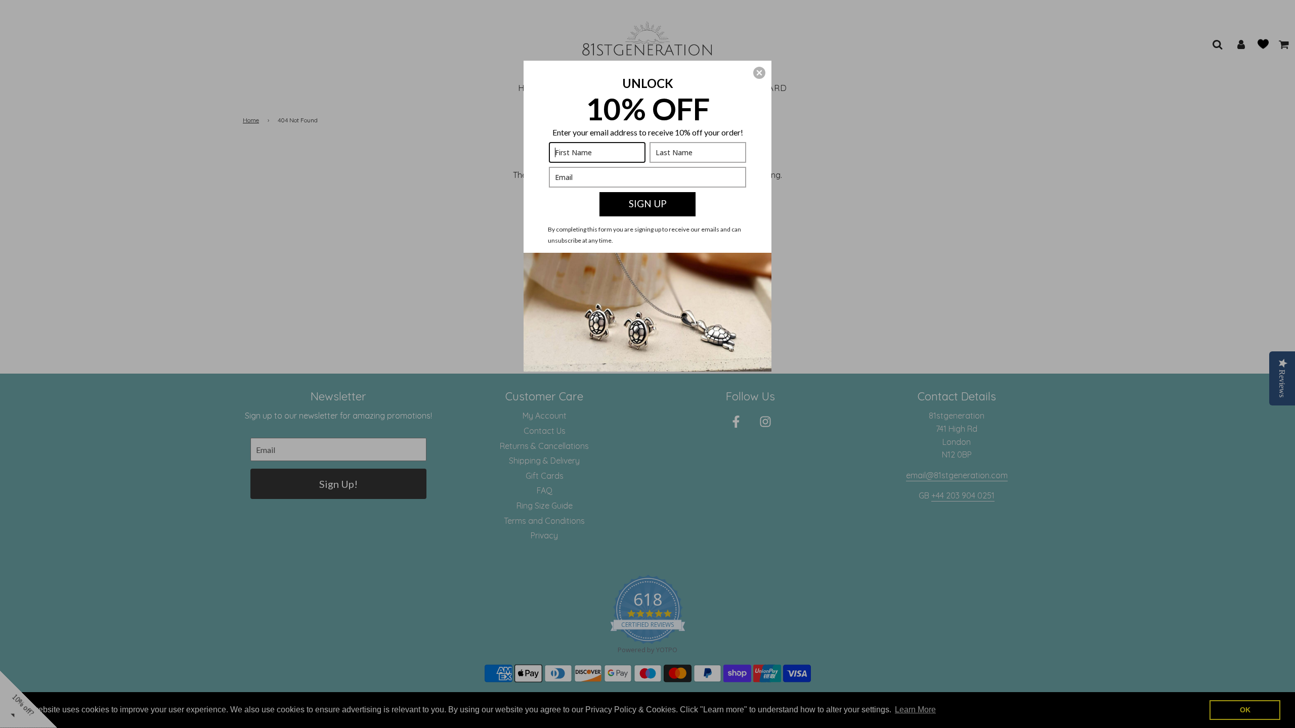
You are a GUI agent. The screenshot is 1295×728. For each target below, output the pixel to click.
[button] (759, 73)
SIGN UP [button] (648, 203)
